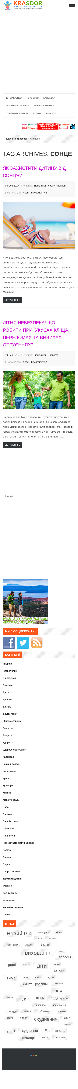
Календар (49, 98)
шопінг (45, 1037)
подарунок (59, 998)
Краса (6, 778)
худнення (30, 1031)
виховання (38, 953)
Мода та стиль (11, 800)
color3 (36, 1055)
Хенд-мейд (9, 900)
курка (51, 977)
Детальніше (12, 300)
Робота (37, 113)
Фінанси (51, 113)
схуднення (45, 1019)
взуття (45, 944)
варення (29, 944)
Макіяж (7, 792)
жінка (57, 964)
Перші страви (10, 821)
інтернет (60, 1037)
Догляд (7, 706)
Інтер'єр (7, 663)
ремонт (27, 1011)
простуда (12, 1011)
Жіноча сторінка (44, 105)
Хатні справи (10, 893)
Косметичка (9, 771)
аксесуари (43, 932)
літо (58, 990)
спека (23, 1017)
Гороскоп (33, 98)
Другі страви (10, 714)
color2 (33, 1055)
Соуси (6, 864)
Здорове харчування (14, 749)
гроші (11, 965)
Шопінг (7, 914)
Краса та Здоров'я (16, 138)
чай (46, 1030)
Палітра (7, 814)
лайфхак (59, 983)
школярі (28, 1038)
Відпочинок (40, 185)
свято (10, 1017)
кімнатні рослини (35, 984)
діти (42, 965)
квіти (38, 977)
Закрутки (8, 728)
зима (11, 978)
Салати (7, 857)
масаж (10, 997)
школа (60, 1031)
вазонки (12, 945)
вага (40, 938)
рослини (60, 1011)
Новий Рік (19, 933)
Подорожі (8, 828)
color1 (31, 1055)
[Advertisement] (39, 51)
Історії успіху (14, 98)
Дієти (6, 692)
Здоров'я (53, 355)
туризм (67, 1024)
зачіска (59, 970)
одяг (24, 998)
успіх (11, 1031)
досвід (26, 964)
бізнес (59, 932)
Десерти (7, 699)
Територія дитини (17, 113)
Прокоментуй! (39, 192)
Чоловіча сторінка (17, 105)
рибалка (43, 1011)
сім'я (67, 1017)
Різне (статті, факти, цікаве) (18, 843)
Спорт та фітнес (12, 871)
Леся (26, 192)
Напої (6, 807)
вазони (52, 938)
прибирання (59, 1005)
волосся (65, 957)
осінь (40, 998)
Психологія (9, 835)
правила (41, 1005)
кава (25, 977)
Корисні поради (57, 185)
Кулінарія (8, 785)
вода (60, 951)
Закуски (7, 735)
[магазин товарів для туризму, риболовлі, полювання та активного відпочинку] (25, 623)
